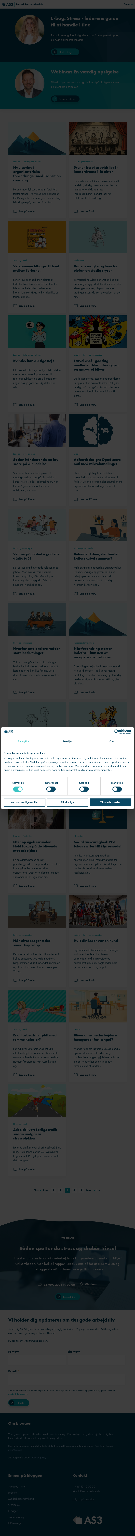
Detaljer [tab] (67, 741)
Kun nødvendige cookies (25, 802)
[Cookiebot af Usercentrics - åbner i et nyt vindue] (116, 731)
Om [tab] (111, 741)
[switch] (51, 789)
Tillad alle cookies (110, 802)
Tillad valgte (67, 802)
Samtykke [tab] (23, 741)
